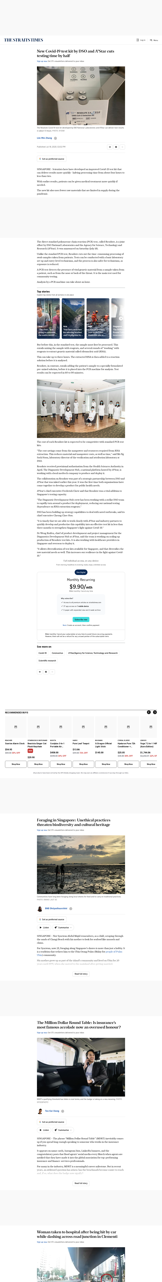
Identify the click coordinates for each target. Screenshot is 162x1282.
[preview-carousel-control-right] (121, 319)
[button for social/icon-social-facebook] (116, 147)
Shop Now (16, 764)
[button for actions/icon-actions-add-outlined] (55, 138)
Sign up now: (42, 61)
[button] (140, 40)
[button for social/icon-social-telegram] (109, 147)
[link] (23, 40)
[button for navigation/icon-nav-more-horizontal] (122, 147)
